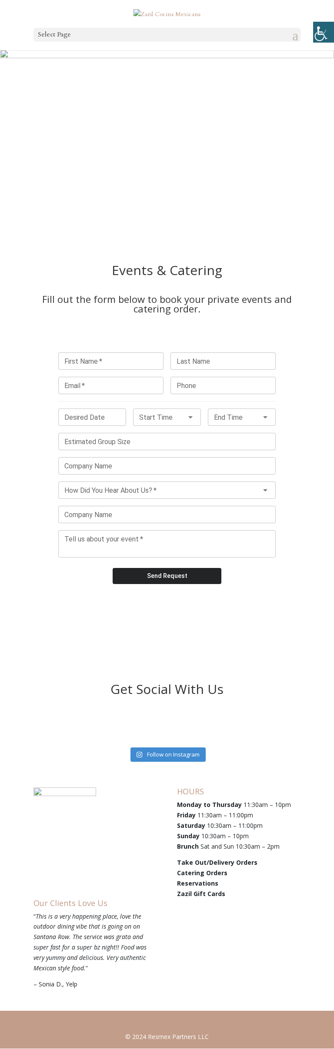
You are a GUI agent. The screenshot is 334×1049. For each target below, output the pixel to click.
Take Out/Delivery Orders (217, 862)
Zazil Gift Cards (201, 894)
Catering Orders (202, 873)
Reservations (197, 883)
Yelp (71, 984)
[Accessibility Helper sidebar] (323, 32)
